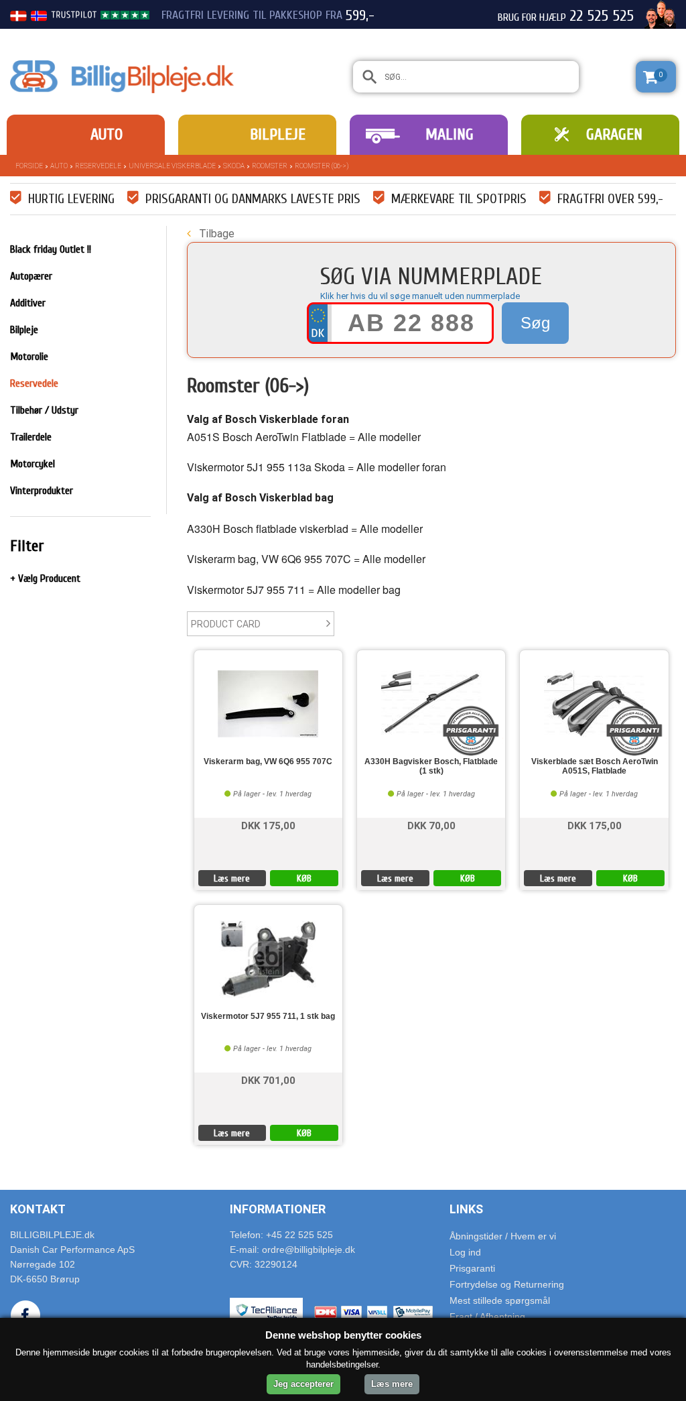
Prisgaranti (472, 1268)
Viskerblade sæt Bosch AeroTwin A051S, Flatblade (594, 766)
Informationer (278, 1209)
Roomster (269, 166)
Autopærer (31, 276)
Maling (449, 134)
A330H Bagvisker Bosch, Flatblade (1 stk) (431, 766)
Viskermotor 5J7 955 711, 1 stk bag (268, 1016)
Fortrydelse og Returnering (507, 1284)
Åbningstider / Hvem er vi (503, 1236)
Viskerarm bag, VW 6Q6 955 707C (268, 761)
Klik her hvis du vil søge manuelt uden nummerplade (420, 296)
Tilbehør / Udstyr (44, 410)
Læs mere (232, 878)
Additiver (28, 303)
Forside (29, 166)
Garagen (614, 134)
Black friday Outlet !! (50, 249)
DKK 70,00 (431, 825)
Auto (106, 134)
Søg (535, 323)
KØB (304, 878)
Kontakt (38, 1209)
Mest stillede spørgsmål (500, 1300)
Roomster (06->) (321, 166)
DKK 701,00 (268, 1080)
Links (466, 1209)
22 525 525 (601, 16)
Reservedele (98, 166)
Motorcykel (32, 464)
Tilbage (215, 233)
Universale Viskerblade (172, 166)
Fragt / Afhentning (487, 1316)
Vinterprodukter (41, 491)
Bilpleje (277, 134)
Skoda (234, 166)
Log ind (465, 1252)
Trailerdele (31, 437)
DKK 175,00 (268, 825)
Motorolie (29, 357)
